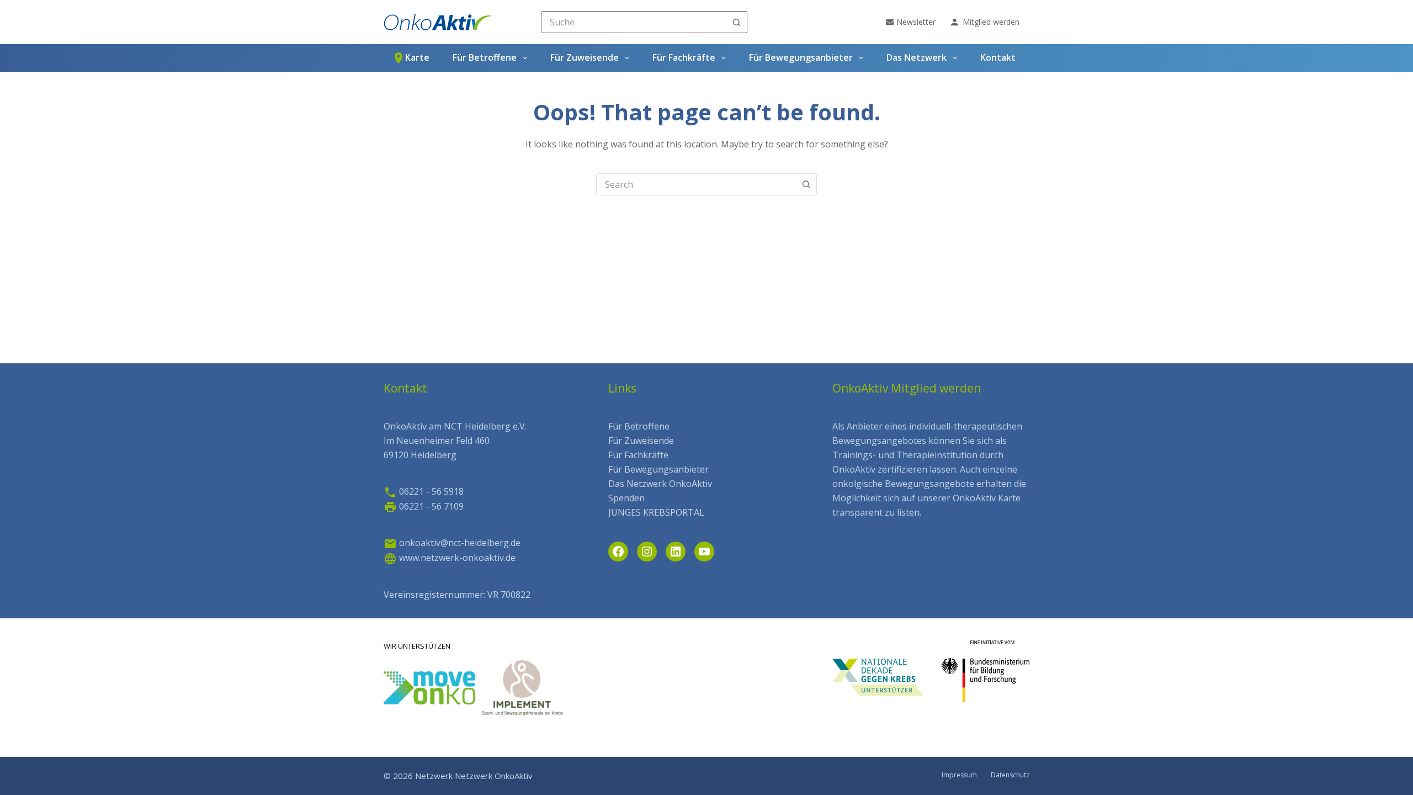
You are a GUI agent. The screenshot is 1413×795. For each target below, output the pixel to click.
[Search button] (736, 22)
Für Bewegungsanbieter (801, 57)
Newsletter (916, 22)
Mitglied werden (991, 22)
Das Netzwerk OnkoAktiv (660, 484)
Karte (417, 57)
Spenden (626, 498)
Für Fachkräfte (683, 57)
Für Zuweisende (584, 57)
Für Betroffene (485, 57)
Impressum (959, 775)
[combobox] (633, 22)
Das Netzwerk (916, 57)
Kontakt (998, 57)
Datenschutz (1010, 775)
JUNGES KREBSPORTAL (656, 512)
